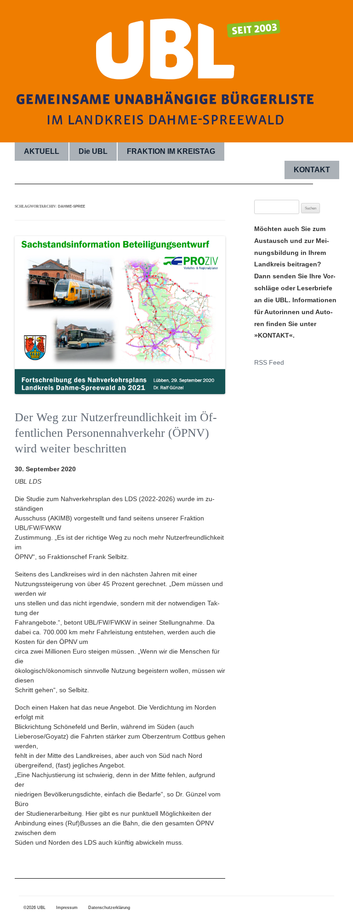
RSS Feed (269, 362)
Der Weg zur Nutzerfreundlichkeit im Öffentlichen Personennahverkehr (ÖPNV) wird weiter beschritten (116, 433)
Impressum (67, 907)
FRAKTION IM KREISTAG (171, 151)
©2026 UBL (34, 907)
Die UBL (93, 151)
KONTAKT (312, 170)
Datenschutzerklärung (109, 907)
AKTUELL (41, 151)
